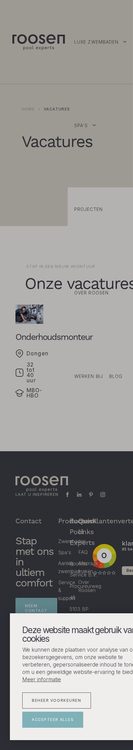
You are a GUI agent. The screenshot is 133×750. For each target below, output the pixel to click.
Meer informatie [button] (41, 679)
